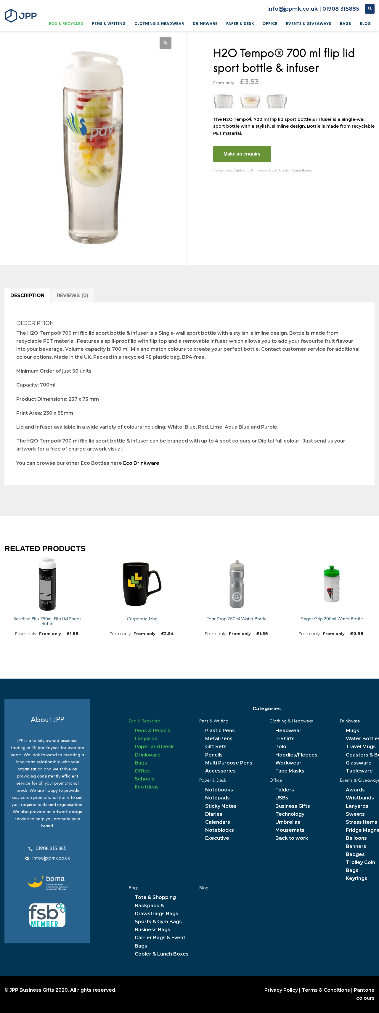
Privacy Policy (281, 990)
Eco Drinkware (141, 463)
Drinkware (241, 170)
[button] (165, 43)
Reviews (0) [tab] (72, 295)
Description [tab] (27, 295)
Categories (267, 708)
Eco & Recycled (279, 170)
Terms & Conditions (326, 990)
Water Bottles (302, 170)
